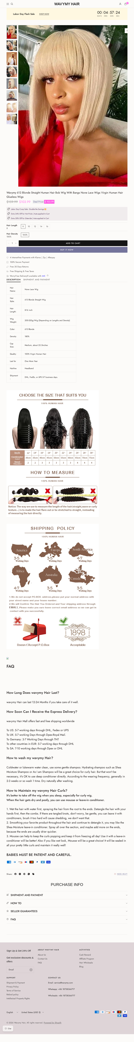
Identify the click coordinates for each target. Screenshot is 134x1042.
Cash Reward (85, 954)
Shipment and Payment (36, 280)
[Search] (12, 4)
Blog (81, 966)
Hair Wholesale (86, 962)
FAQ (13, 919)
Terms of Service (14, 990)
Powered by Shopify (52, 1022)
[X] (20, 874)
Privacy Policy (13, 986)
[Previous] (25, 106)
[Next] (121, 106)
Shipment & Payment (16, 982)
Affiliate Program (86, 958)
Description (14, 280)
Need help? (122, 874)
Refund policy (12, 994)
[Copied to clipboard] (33, 874)
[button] (44, 14)
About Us (42, 954)
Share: (9, 874)
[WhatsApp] (29, 874)
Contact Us (42, 958)
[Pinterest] (24, 874)
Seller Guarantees (24, 911)
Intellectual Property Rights (18, 998)
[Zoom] (127, 30)
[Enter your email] (31, 969)
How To (16, 903)
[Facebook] (16, 874)
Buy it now (67, 249)
